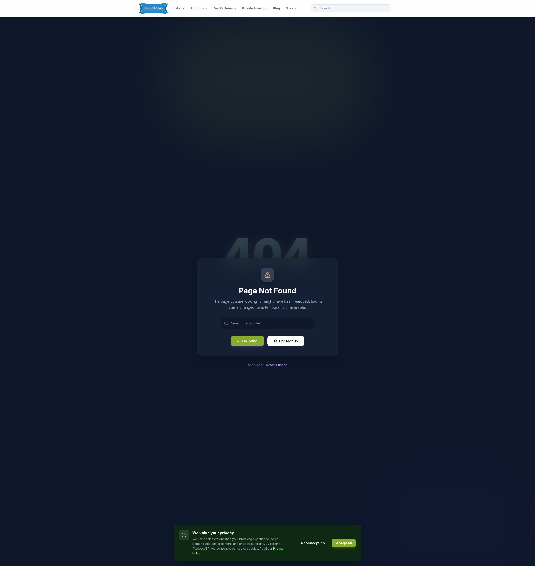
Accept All (344, 543)
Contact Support (276, 365)
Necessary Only (313, 543)
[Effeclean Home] (153, 8)
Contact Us (288, 341)
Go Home (249, 341)
